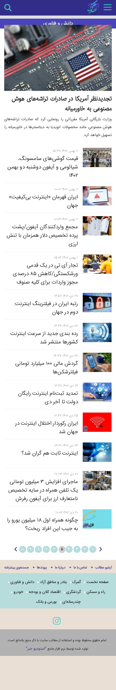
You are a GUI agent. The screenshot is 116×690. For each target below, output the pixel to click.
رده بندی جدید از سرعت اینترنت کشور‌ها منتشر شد (44, 338)
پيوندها (42, 567)
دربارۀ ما (60, 567)
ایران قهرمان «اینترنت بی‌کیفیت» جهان (43, 201)
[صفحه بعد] (16, 549)
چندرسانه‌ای (71, 602)
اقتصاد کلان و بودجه (45, 592)
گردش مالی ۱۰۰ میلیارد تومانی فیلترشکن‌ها (46, 368)
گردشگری (73, 592)
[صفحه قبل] (101, 549)
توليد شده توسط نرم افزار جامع (57, 649)
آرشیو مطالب (103, 567)
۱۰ (22, 549)
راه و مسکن (95, 592)
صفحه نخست (97, 582)
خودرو (18, 592)
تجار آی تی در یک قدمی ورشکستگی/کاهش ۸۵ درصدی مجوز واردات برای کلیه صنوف (45, 274)
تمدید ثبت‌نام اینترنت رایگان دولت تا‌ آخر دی (48, 398)
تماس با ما (80, 567)
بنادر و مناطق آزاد (53, 582)
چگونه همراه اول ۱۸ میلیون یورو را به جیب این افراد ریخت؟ (42, 524)
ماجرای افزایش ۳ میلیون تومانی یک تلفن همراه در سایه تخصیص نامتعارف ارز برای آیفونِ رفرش (43, 490)
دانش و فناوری (22, 582)
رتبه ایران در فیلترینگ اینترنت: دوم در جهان (46, 308)
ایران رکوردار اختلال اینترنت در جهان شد (46, 428)
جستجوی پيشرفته (16, 567)
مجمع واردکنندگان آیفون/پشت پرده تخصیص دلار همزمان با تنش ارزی (42, 236)
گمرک (76, 582)
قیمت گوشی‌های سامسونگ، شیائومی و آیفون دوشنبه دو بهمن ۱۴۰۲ (42, 167)
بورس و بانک (46, 602)
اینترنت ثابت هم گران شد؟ (49, 453)
